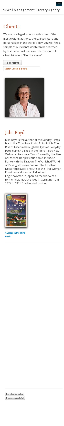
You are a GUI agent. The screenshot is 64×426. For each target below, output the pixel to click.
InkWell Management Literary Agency (31, 10)
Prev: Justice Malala (14, 394)
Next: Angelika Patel (15, 398)
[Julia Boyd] (24, 96)
